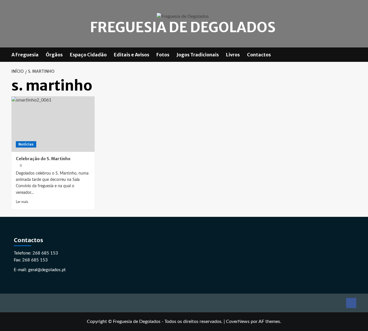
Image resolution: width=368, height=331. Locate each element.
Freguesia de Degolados (182, 27)
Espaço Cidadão (88, 55)
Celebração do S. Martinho (43, 158)
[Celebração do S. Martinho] (53, 124)
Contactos (259, 55)
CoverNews (238, 321)
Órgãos (54, 55)
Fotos (162, 55)
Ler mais (22, 202)
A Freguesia (25, 55)
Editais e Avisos (131, 55)
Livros (233, 55)
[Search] (352, 54)
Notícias (26, 144)
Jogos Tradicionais (198, 55)
